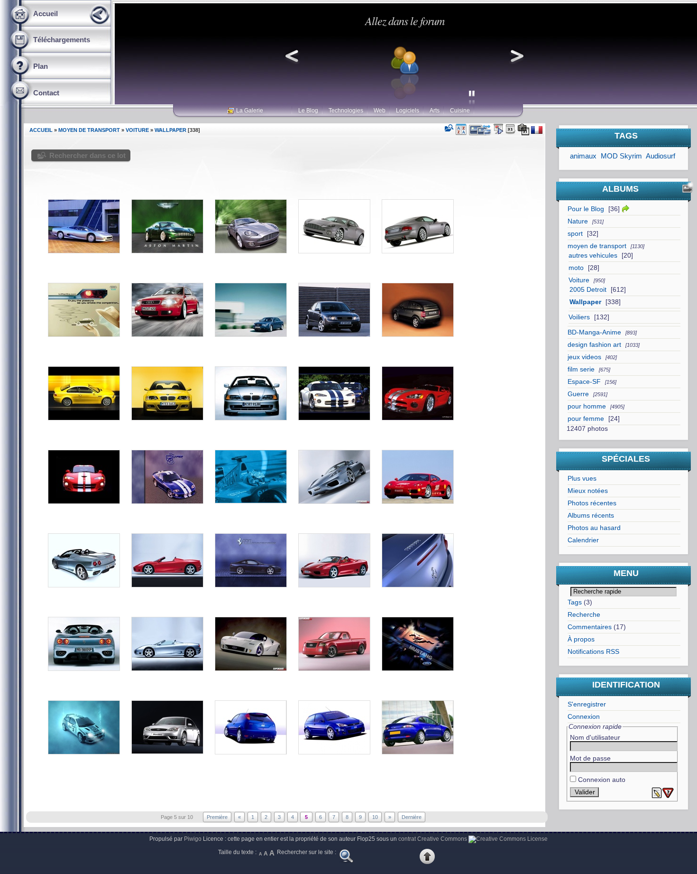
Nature (578, 221)
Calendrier (583, 540)
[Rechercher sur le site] (346, 862)
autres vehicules (593, 255)
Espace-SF (584, 381)
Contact (46, 93)
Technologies (346, 110)
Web (379, 110)
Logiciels (407, 110)
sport (575, 233)
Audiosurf (660, 156)
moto (576, 267)
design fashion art (594, 344)
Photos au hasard (594, 527)
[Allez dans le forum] (404, 99)
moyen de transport (597, 246)
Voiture (579, 280)
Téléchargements (61, 40)
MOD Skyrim (621, 156)
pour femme (586, 418)
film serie (581, 369)
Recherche (584, 614)
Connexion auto (600, 779)
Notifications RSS (593, 651)
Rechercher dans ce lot (87, 155)
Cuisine (460, 110)
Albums (620, 189)
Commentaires (590, 627)
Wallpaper (585, 302)
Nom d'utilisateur (595, 737)
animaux (583, 156)
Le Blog (308, 110)
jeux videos (584, 357)
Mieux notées (588, 490)
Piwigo (193, 839)
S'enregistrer (587, 704)
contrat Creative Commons (432, 839)
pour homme (587, 406)
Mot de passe (590, 758)
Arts (435, 110)
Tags (575, 602)
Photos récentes (592, 503)
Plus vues (582, 478)
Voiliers (579, 317)
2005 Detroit (587, 289)
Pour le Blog (586, 209)
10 (375, 817)
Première (217, 817)
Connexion (584, 716)
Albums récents (591, 515)
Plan (40, 66)
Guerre (578, 394)
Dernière (412, 817)
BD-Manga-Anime (594, 332)
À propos (581, 639)
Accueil (45, 13)
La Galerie (249, 110)
